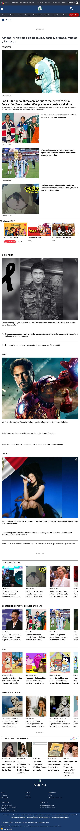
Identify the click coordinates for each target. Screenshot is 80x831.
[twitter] (35, 786)
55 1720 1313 (43, 807)
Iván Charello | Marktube (10, 718)
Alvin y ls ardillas (11, 237)
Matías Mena (30, 588)
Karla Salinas (6, 588)
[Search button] (71, 8)
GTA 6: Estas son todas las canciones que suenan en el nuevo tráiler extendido (32, 444)
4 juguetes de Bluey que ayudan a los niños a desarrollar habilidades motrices (59, 680)
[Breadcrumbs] (4, 20)
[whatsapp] (45, 786)
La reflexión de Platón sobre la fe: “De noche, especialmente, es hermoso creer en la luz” (11, 723)
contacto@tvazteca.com (47, 805)
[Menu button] (8, 8)
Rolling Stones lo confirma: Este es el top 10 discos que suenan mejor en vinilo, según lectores (38, 544)
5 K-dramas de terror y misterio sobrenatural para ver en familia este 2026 (31, 345)
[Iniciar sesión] (77, 3)
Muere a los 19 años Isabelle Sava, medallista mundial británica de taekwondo (58, 116)
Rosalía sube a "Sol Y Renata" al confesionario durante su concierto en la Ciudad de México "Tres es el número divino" (40, 522)
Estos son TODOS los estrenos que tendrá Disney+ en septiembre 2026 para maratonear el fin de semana (11, 593)
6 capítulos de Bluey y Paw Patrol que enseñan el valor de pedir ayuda (12, 680)
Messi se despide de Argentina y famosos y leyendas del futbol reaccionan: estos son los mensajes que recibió (58, 152)
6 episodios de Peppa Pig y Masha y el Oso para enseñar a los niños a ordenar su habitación (36, 680)
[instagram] (38, 786)
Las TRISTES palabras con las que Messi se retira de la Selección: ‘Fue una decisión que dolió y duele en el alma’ (37, 102)
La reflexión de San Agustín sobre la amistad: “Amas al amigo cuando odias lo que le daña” (60, 723)
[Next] (77, 234)
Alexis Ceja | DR (31, 675)
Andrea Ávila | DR (7, 675)
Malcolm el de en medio (61, 237)
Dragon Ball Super (35, 237)
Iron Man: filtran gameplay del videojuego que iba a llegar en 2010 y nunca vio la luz (35, 422)
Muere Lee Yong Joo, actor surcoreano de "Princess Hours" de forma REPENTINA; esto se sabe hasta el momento (38, 324)
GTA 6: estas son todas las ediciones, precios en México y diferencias (28, 433)
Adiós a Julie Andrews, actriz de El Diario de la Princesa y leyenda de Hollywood (59, 593)
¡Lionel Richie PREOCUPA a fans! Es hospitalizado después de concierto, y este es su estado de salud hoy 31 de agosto (12, 637)
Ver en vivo (11, 241)
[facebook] (42, 786)
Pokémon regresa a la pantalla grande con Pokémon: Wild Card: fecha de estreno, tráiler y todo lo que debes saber (59, 187)
